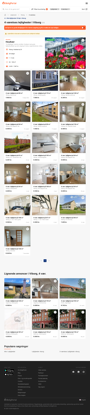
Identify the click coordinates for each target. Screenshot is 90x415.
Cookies (20, 381)
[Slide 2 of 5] (64, 67)
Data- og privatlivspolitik (25, 378)
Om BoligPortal (22, 370)
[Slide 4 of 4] (18, 151)
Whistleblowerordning (24, 387)
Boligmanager (22, 392)
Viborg (23, 15)
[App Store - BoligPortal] (8, 374)
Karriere (20, 389)
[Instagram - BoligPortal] (83, 372)
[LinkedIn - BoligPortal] (78, 372)
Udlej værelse (42, 370)
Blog (19, 373)
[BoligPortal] (9, 3)
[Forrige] (41, 260)
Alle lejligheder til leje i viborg (16, 18)
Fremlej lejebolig (42, 378)
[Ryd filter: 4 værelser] (68, 9)
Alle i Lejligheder (9, 351)
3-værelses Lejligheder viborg (69, 351)
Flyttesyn (41, 373)
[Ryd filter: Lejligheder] (58, 9)
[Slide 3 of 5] (65, 67)
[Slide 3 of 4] (17, 151)
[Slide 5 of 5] (67, 67)
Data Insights (21, 395)
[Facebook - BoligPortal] (73, 372)
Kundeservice (42, 381)
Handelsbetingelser (23, 384)
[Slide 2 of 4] (16, 151)
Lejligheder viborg (38, 351)
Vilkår (39, 384)
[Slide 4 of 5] (66, 67)
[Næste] (49, 260)
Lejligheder (13, 15)
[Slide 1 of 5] (63, 67)
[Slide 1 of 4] (15, 151)
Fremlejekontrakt (43, 375)
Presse (20, 375)
